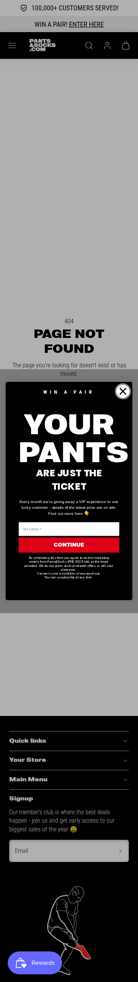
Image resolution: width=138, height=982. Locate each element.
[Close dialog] (123, 391)
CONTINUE (69, 544)
